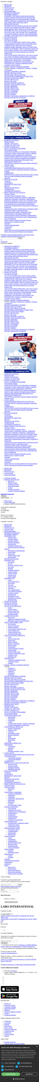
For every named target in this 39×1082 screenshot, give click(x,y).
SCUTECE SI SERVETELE (12, 42)
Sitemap (6, 1036)
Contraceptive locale (22, 210)
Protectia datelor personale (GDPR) (14, 1043)
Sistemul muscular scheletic (12, 212)
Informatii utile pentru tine (11, 479)
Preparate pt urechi (25, 220)
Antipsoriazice (26, 205)
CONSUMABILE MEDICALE (13, 156)
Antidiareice (7, 199)
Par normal (18, 26)
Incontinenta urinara (25, 158)
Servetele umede (32, 44)
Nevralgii (21, 222)
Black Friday (8, 1026)
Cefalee (16, 222)
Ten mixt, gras (14, 32)
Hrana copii (22, 45)
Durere (6, 230)
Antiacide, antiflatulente (28, 197)
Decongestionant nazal (10, 217)
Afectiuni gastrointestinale (11, 225)
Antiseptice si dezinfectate (15, 820)
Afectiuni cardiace (9, 194)
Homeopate (15, 200)
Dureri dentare (20, 230)
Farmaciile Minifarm (10, 1015)
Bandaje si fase (8, 158)
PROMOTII (7, 6)
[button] (19, 1079)
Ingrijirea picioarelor (21, 17)
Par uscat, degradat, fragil (15, 565)
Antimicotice (8, 205)
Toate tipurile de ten (24, 30)
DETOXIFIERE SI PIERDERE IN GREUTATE (18, 76)
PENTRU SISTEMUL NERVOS (14, 83)
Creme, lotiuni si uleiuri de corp (28, 50)
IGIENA (6, 21)
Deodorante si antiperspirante (18, 21)
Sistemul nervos (8, 222)
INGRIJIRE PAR (9, 26)
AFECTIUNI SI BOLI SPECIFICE (14, 55)
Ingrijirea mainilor (9, 17)
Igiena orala (11, 554)
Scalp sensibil (30, 29)
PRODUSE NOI (9, 8)
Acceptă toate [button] (10, 1074)
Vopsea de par (22, 29)
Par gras (23, 26)
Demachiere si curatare (21, 35)
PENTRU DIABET (10, 94)
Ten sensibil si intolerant (11, 34)
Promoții (6, 1024)
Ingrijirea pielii (20, 16)
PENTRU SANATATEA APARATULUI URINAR (19, 96)
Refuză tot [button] (29, 1074)
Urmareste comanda (10, 478)
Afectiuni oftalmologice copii (16, 653)
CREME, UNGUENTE (11, 143)
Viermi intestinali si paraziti (29, 58)
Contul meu (4, 241)
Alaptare (17, 65)
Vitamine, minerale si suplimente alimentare (16, 66)
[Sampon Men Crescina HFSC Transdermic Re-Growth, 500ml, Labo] (19, 917)
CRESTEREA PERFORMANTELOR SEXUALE (19, 168)
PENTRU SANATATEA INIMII (13, 78)
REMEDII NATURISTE (11, 140)
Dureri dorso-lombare (31, 230)
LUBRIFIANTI (9, 173)
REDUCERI (8, 4)
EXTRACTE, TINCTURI (12, 145)
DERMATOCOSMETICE (12, 13)
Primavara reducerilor (10, 1029)
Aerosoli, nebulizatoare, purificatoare (21, 155)
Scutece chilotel (30, 42)
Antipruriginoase (17, 205)
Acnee (17, 30)
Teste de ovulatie (9, 176)
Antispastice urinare (10, 210)
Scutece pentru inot (9, 44)
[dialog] (19, 1063)
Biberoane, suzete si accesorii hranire (26, 47)
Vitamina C (28, 68)
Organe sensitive (9, 220)
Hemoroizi (18, 196)
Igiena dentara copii (10, 52)
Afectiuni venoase (9, 196)
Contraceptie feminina (14, 759)
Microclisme (26, 160)
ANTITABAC (8, 183)
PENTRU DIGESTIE (10, 92)
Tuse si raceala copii (14, 639)
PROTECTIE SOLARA (11, 24)
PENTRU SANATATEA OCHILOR (15, 97)
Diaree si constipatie (30, 57)
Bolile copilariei (19, 57)
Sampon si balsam (13, 50)
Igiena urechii (24, 22)
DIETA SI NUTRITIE (10, 179)
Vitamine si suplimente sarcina (23, 63)
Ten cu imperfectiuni (31, 32)
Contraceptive (8, 227)
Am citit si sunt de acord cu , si (19, 945)
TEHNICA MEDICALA (11, 147)
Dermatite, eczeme (9, 35)
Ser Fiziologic (27, 48)
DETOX (6, 186)
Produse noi (7, 1032)
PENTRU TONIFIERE (11, 91)
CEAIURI (7, 181)
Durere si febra (8, 58)
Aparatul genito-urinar (10, 209)
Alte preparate (22, 202)
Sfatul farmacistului (9, 11)
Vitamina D (11, 673)
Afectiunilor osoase (25, 212)
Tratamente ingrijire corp (11, 19)
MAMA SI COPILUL (10, 39)
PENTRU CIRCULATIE (11, 89)
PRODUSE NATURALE (11, 187)
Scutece (24, 42)
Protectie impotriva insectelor (27, 19)
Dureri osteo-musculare (11, 231)
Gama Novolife (8, 9)
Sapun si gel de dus (13, 625)
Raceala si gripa (22, 217)
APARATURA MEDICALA (12, 152)
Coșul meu (7, 1023)
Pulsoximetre (25, 152)
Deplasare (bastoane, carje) (15, 751)
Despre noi (11, 481)
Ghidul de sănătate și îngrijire (12, 1012)
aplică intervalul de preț (11, 902)
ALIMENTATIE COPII (11, 45)
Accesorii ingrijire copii (14, 634)
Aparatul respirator (9, 215)
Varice (23, 196)
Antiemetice (15, 199)
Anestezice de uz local (14, 810)
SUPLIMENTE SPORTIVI (12, 191)
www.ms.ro (13, 971)
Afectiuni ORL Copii (19, 60)
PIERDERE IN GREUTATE (12, 184)
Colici (27, 55)
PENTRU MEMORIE (10, 86)
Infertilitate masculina (14, 769)
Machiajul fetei (33, 35)
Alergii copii (11, 57)
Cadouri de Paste (9, 1031)
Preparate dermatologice (11, 202)
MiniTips (7, 1010)
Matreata (16, 27)
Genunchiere (16, 163)
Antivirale (7, 223)
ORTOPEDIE (8, 163)
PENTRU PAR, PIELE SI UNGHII (14, 74)
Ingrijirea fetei (31, 17)
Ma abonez (4, 943)
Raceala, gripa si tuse (10, 81)
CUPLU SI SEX (9, 166)
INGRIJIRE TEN (9, 30)
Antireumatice (18, 214)
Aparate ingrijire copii (22, 52)
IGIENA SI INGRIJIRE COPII (13, 48)
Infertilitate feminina (20, 176)
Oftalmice (17, 220)
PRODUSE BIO (9, 142)
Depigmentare (33, 34)
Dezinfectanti (18, 160)
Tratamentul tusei (32, 217)
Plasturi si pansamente (29, 156)
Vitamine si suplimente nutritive (17, 619)
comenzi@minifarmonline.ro (9, 953)
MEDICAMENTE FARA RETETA (14, 192)
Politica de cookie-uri (28, 946)
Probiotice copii (20, 61)
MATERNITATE (9, 63)
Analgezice (7, 228)
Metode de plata (12, 483)
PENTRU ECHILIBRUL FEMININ (15, 71)
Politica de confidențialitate (8, 1059)
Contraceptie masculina (22, 169)
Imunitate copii (29, 61)
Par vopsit (10, 27)
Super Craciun (8, 1028)
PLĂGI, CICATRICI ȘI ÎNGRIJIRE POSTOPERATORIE (15, 149)
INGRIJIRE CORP (10, 16)
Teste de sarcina (33, 174)
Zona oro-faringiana (10, 218)
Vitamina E (9, 70)
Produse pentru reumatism (25, 231)
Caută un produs (9, 1034)
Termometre (32, 152)
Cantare (14, 153)
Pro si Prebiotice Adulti (30, 200)
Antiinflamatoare (9, 214)
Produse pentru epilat (14, 22)
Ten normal (34, 30)
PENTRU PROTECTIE (11, 79)
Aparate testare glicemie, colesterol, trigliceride (21, 723)
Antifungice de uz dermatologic (16, 204)
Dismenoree (7, 200)
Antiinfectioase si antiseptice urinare (27, 209)
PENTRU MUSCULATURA (13, 73)
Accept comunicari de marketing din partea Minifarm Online (20, 948)
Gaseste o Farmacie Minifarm (16, 491)
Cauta (20, 238)
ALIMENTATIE (9, 189)
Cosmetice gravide (9, 65)
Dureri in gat (12, 230)
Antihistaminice (30, 204)
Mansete (28, 163)
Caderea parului (12, 572)
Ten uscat (7, 32)
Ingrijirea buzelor (29, 16)
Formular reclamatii (13, 489)
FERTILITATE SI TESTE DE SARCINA (16, 174)
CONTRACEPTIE (10, 169)
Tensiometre (7, 153)
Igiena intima (30, 21)
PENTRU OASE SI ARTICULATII (14, 84)
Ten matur (21, 32)
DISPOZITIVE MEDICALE (12, 161)
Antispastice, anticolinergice (27, 199)
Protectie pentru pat (21, 44)
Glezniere (23, 163)
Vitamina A (13, 68)
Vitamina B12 (21, 68)
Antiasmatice (23, 215)
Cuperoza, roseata (24, 34)
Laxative (21, 200)
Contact (10, 488)
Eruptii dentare (8, 60)
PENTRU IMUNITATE (11, 88)
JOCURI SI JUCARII (10, 37)
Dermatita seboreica (24, 27)
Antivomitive (17, 58)
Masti (12, 160)
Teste (31, 160)
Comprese (16, 158)
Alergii (17, 215)
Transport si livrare (13, 484)
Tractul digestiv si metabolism (12, 197)
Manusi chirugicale (13, 735)
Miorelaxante (26, 214)
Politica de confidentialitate (13, 946)
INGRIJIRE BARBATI (11, 14)
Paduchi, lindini (13, 29)
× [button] (37, 1046)
